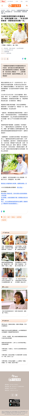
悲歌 (4, 217)
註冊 (27, 1)
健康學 (8, 10)
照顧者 (13, 217)
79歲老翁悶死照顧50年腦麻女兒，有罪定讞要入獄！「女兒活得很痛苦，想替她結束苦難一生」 (14, 12)
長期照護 (13, 10)
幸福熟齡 (3, 10)
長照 (8, 217)
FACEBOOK (10, 1)
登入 (22, 1)
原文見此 (19, 187)
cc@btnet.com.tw (14, 390)
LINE (17, 1)
